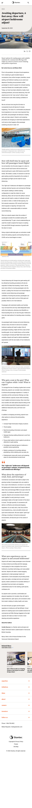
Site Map (16, 746)
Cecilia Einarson (7, 68)
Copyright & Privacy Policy (16, 741)
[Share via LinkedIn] (24, 51)
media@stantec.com (16, 727)
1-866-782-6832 (10, 723)
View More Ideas (7, 647)
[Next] (29, 662)
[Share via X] (27, 51)
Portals (16, 744)
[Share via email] (29, 51)
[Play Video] (16, 249)
